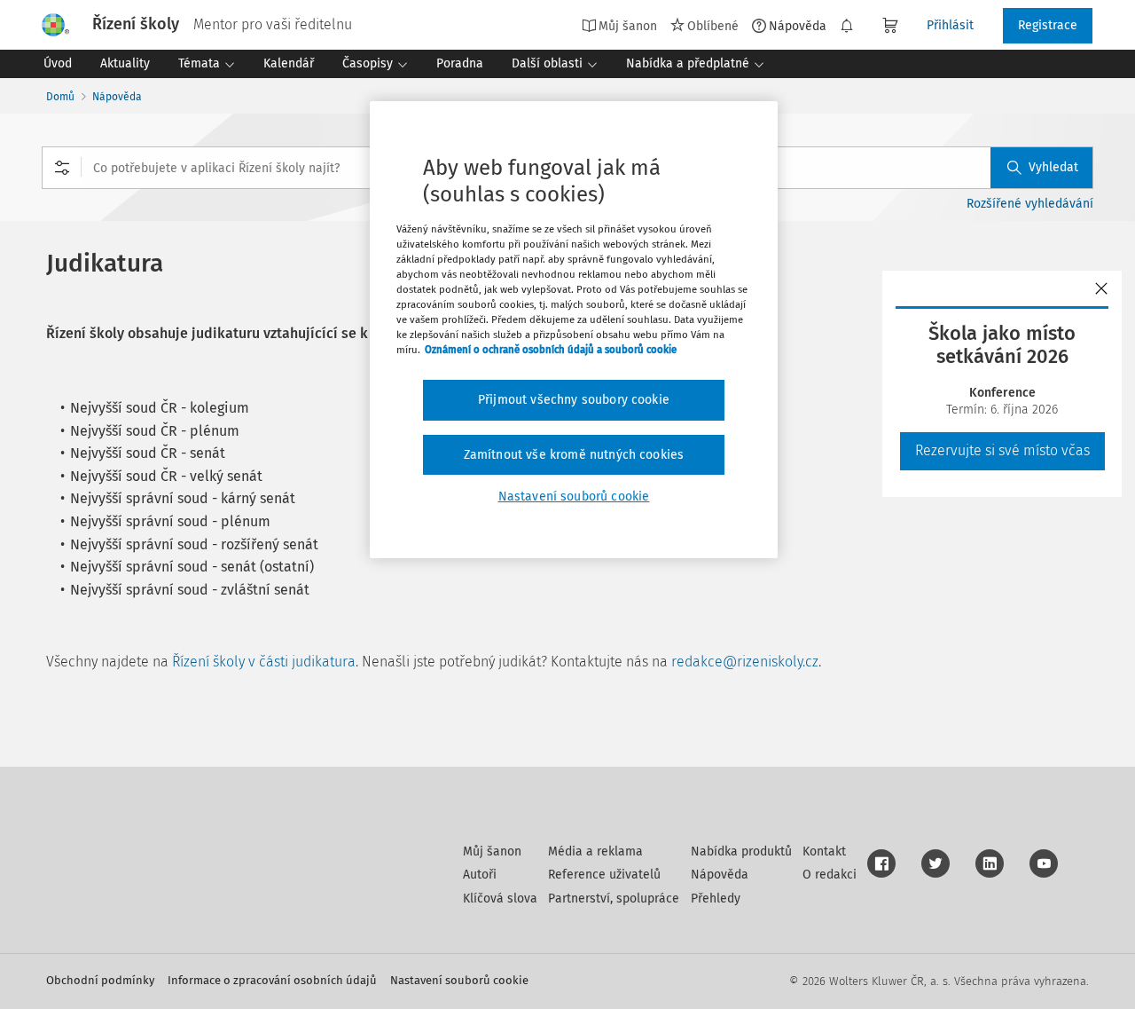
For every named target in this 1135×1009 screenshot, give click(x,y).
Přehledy (715, 898)
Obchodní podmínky (100, 980)
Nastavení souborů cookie (459, 980)
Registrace (1047, 25)
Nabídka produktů (741, 851)
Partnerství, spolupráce (613, 898)
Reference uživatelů (604, 874)
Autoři (480, 874)
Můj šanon (492, 851)
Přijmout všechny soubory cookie (573, 399)
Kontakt (824, 851)
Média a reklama (595, 851)
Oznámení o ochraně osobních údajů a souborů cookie (551, 349)
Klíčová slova (500, 898)
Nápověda (797, 26)
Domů (60, 97)
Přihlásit (950, 25)
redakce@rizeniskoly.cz (744, 661)
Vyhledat (1053, 167)
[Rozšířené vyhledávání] (62, 167)
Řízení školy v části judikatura (264, 661)
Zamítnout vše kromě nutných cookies (574, 454)
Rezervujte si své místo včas (1002, 450)
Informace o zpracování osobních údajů (272, 980)
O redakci (829, 874)
